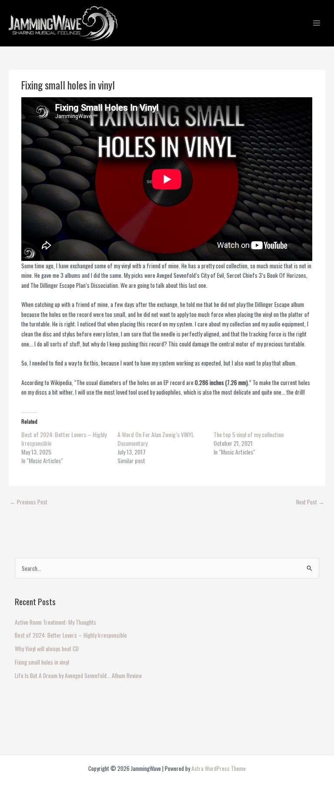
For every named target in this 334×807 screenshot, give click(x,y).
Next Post (310, 501)
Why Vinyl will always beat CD (47, 648)
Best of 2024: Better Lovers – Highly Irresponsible (64, 439)
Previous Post (28, 501)
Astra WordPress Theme (218, 768)
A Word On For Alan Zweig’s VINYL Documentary (155, 439)
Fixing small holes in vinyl (42, 662)
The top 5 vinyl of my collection (249, 434)
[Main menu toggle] (317, 23)
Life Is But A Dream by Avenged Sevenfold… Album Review (78, 675)
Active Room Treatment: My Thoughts (55, 622)
